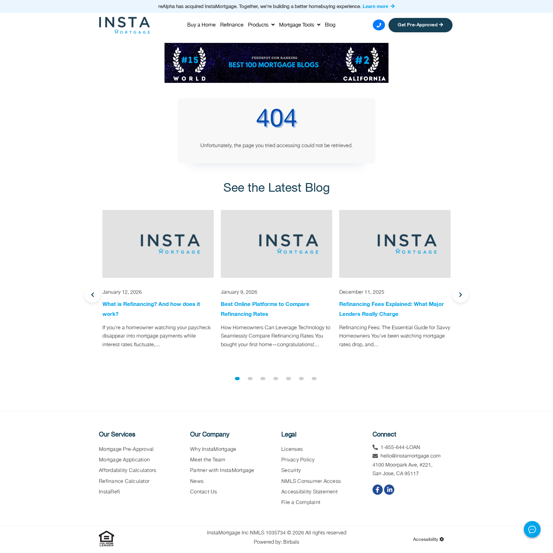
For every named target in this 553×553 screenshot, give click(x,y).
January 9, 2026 (239, 292)
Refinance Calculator (124, 481)
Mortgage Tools (297, 25)
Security (291, 471)
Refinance (232, 25)
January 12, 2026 (122, 292)
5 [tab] (288, 378)
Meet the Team (207, 460)
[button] (92, 295)
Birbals (291, 542)
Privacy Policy (298, 460)
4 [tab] (275, 378)
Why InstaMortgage (213, 449)
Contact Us (203, 492)
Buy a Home (201, 25)
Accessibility (426, 539)
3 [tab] (262, 378)
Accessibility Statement (309, 492)
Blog (330, 25)
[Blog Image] (158, 244)
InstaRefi (109, 492)
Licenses (292, 449)
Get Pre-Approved (418, 24)
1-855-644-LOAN (400, 448)
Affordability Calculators (127, 471)
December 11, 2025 (361, 292)
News (197, 481)
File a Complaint (300, 503)
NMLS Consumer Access (311, 481)
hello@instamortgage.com (411, 456)
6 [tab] (301, 378)
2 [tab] (250, 378)
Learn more (376, 6)
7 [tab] (314, 378)
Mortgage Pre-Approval (126, 449)
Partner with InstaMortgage (222, 471)
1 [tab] (237, 378)
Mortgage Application (124, 460)
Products (259, 25)
